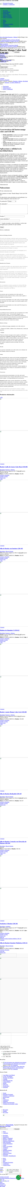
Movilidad (5, 37)
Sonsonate (5, 1087)
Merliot (4, 1083)
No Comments (14, 1065)
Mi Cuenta (5, 1109)
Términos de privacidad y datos (10, 1104)
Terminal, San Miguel (8, 1077)
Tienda (4, 1093)
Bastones (7, 82)
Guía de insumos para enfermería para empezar (14, 1063)
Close (1, 1169)
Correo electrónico (5, 219)
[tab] (15, 86)
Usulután (5, 1079)
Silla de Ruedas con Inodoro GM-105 (11, 548)
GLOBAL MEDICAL (15, 82)
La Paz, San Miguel (7, 1076)
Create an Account (4, 1176)
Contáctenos (6, 1099)
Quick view (3, 477)
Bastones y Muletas (13, 37)
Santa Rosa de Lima (7, 1080)
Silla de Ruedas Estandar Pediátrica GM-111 (13, 943)
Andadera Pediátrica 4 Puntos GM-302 (9, 41)
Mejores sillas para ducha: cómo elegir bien (13, 1067)
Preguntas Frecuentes (8, 1094)
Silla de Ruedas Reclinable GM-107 (11, 794)
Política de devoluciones (8, 1102)
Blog (4, 1098)
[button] (4, 476)
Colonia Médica (7, 1081)
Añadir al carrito (4, 67)
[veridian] (8, 956)
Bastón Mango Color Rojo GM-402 (8, 46)
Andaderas (7, 926)
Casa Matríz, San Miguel (9, 1075)
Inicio (1, 37)
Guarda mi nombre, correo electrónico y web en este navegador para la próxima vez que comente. (13, 224)
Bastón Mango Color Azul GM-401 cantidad (12, 64)
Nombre (2, 216)
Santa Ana (5, 1084)
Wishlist (5, 1111)
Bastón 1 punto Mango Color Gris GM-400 (13, 712)
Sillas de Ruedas (9, 551)
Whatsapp (5, 1101)
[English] (6, 1181)
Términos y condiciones (8, 1095)
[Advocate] (13, 1035)
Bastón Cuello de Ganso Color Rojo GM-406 (13, 467)
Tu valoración (3, 204)
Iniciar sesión (6, 1097)
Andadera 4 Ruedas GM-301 (9, 923)
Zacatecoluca (6, 1086)
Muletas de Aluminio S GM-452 (9, 630)
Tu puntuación (4, 201)
